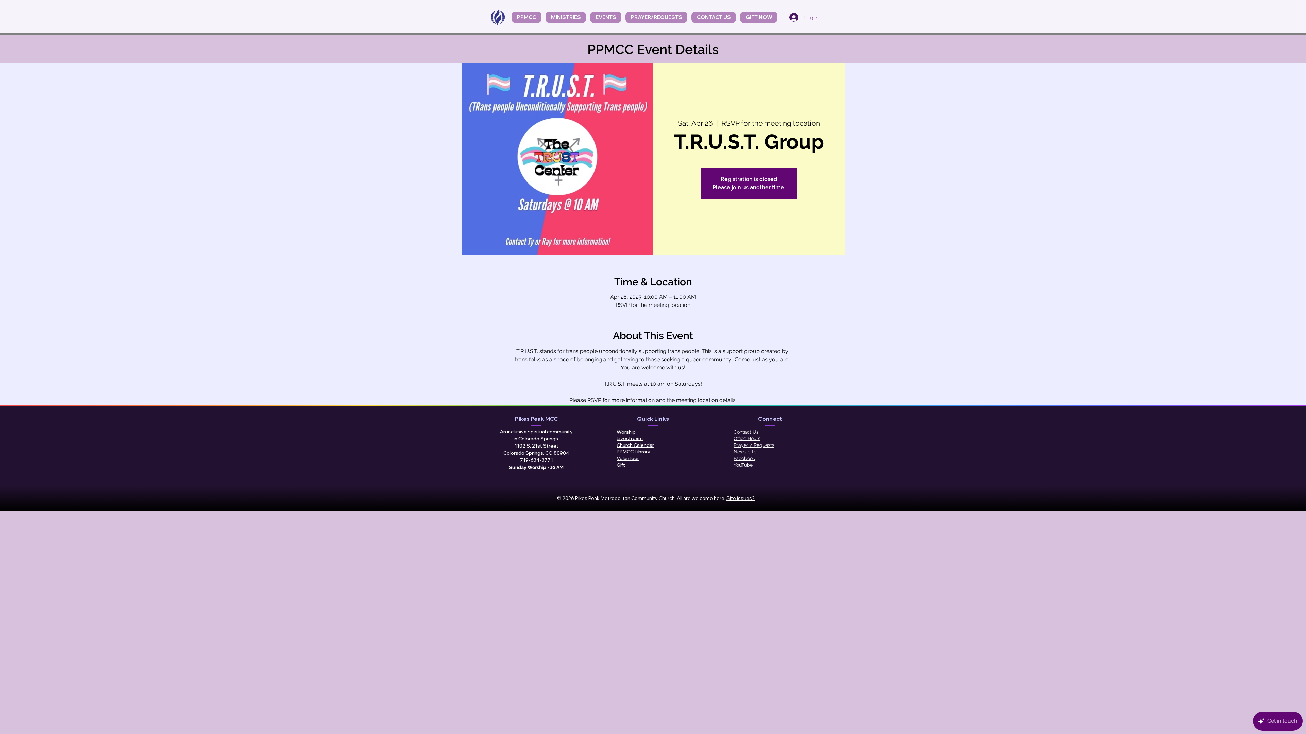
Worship (626, 432)
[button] (605, 17)
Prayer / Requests (754, 445)
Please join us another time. (749, 187)
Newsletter (746, 451)
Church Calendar (635, 445)
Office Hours (747, 438)
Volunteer (628, 458)
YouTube (743, 465)
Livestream (630, 438)
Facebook (744, 458)
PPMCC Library (633, 452)
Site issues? (740, 498)
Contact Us (746, 432)
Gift (621, 465)
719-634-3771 (536, 460)
